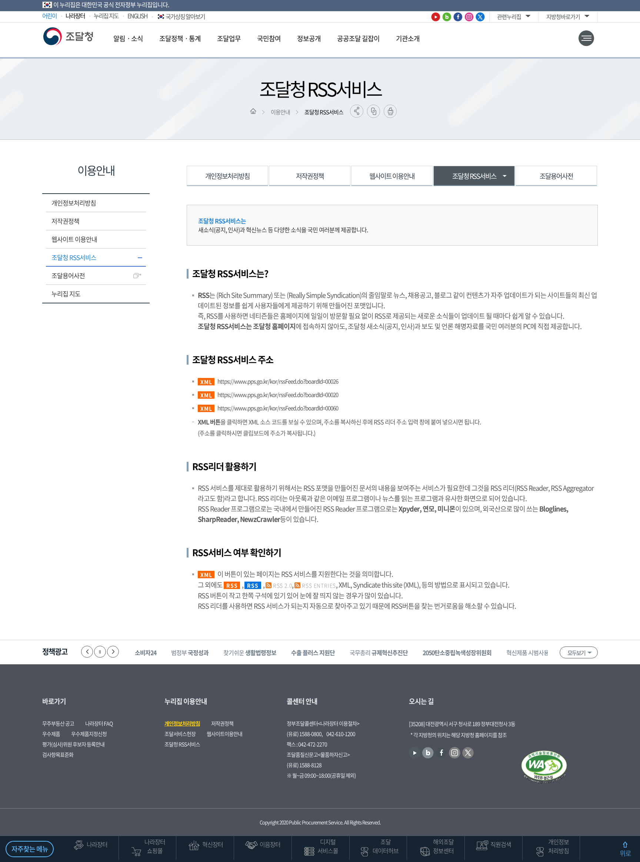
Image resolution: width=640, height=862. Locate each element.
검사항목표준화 (57, 754)
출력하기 (390, 111)
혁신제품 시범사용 (538, 652)
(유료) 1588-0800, (305, 733)
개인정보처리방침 (73, 202)
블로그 (446, 17)
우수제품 (51, 733)
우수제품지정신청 (89, 733)
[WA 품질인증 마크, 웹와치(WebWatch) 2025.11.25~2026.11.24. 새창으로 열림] (544, 768)
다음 (113, 652)
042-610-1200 (340, 733)
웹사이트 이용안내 (74, 239)
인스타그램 (469, 17)
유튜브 (435, 17)
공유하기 (356, 111)
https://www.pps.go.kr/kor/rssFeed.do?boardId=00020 (277, 395)
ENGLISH (137, 15)
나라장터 (75, 15)
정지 (100, 652)
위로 (625, 853)
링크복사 (373, 111)
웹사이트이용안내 (224, 733)
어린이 (49, 15)
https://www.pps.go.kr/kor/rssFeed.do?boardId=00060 (277, 408)
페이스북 (458, 17)
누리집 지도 (106, 15)
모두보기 (576, 653)
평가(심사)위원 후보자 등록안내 (73, 744)
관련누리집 (509, 17)
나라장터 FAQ (99, 723)
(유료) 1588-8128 (304, 765)
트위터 (480, 17)
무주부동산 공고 (58, 723)
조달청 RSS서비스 (323, 112)
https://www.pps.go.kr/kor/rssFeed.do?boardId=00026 (277, 381)
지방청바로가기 (563, 17)
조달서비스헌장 (180, 733)
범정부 (190, 652)
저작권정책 (65, 221)
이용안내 (280, 112)
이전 (87, 652)
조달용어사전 (68, 275)
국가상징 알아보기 (185, 16)
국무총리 (379, 652)
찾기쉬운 (249, 652)
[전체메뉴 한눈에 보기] (586, 38)
